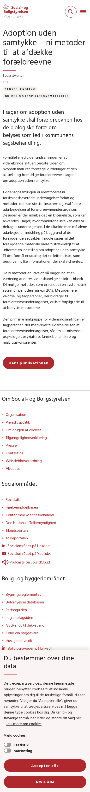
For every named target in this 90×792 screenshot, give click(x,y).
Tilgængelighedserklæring (26, 437)
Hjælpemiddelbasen (22, 507)
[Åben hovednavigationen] (85, 11)
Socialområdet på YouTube (29, 553)
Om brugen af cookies (24, 429)
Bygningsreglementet (23, 594)
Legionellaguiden (19, 617)
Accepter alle (45, 765)
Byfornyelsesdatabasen (25, 602)
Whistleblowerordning (24, 460)
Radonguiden (16, 609)
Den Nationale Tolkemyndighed (31, 522)
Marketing (22, 750)
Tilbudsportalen (18, 530)
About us (13, 468)
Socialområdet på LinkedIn (29, 545)
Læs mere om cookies (24, 723)
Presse (11, 445)
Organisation (16, 414)
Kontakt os (14, 453)
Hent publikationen (28, 362)
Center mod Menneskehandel (30, 514)
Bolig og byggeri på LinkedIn (31, 648)
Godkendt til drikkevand (25, 625)
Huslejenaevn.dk (19, 640)
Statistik (21, 744)
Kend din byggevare (22, 632)
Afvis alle (45, 781)
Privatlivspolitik (18, 422)
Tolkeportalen (17, 538)
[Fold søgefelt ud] (71, 12)
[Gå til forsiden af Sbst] (14, 12)
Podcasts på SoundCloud (30, 562)
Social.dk (13, 499)
